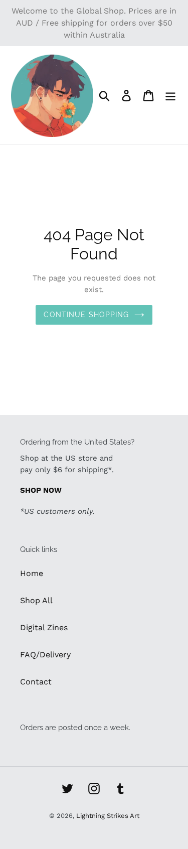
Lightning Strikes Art (107, 815)
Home (31, 573)
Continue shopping (86, 315)
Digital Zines (44, 627)
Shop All (36, 600)
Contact (36, 681)
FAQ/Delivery (45, 654)
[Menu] (170, 95)
